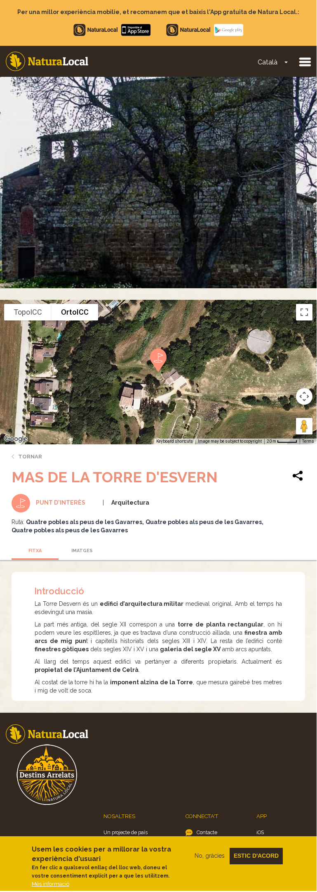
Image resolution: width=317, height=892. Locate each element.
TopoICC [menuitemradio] (28, 312)
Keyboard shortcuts (174, 441)
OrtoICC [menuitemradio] (75, 312)
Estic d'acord (256, 855)
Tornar (30, 456)
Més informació (50, 884)
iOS (260, 832)
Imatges (82, 550)
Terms (308, 441)
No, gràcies (210, 855)
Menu (304, 61)
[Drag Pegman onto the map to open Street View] (304, 426)
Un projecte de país (125, 832)
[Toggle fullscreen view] (304, 312)
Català (267, 62)
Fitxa (35, 550)
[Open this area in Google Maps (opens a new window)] (15, 439)
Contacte (207, 832)
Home (47, 61)
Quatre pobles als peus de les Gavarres (84, 522)
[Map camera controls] (304, 396)
